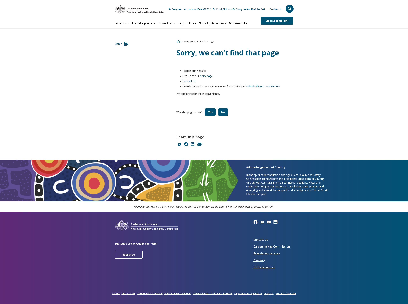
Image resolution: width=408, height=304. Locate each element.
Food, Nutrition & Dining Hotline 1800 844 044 (240, 9)
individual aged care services (263, 86)
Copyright (269, 293)
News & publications (211, 23)
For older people (142, 23)
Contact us (275, 9)
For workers (165, 23)
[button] (290, 9)
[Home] (139, 9)
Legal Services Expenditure (248, 293)
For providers (185, 23)
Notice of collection (286, 293)
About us (121, 23)
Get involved (237, 23)
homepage (206, 76)
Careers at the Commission (271, 246)
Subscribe (129, 254)
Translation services (266, 253)
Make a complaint (277, 20)
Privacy (116, 293)
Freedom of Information (150, 293)
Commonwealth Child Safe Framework (212, 293)
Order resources (264, 267)
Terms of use (128, 293)
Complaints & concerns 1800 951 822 (191, 9)
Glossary (259, 260)
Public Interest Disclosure (177, 293)
